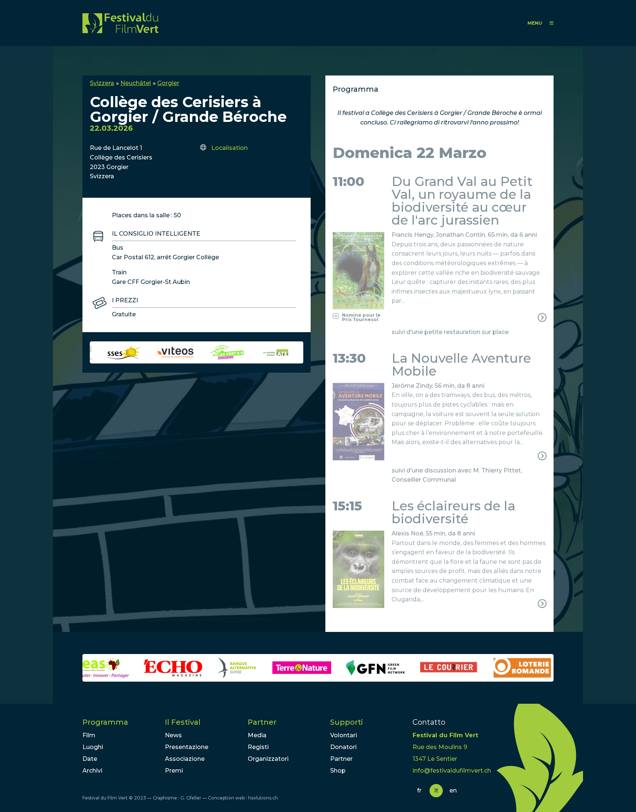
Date (89, 758)
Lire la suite (439, 277)
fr (419, 790)
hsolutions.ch (263, 798)
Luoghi (92, 747)
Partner (262, 722)
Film (88, 735)
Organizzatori (268, 758)
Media (257, 735)
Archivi (92, 770)
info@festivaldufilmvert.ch (452, 770)
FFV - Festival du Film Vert (120, 23)
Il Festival (183, 722)
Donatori (343, 747)
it (436, 790)
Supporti (346, 722)
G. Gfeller (190, 798)
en (453, 790)
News (173, 735)
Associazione (185, 758)
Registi (258, 747)
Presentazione (186, 747)
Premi (174, 770)
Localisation (229, 147)
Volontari (343, 735)
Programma (105, 722)
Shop (338, 770)
